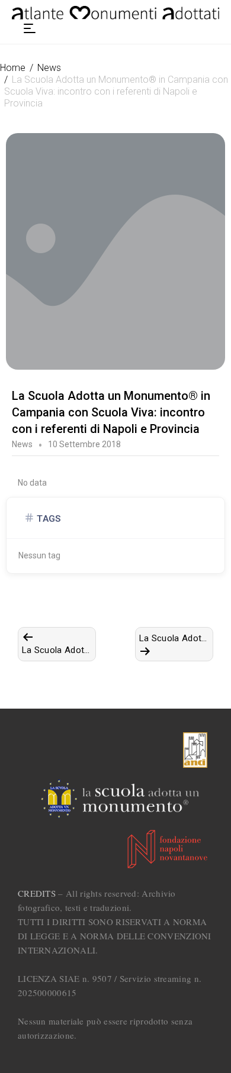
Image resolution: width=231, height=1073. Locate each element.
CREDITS (37, 893)
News (49, 67)
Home (12, 67)
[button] (30, 28)
